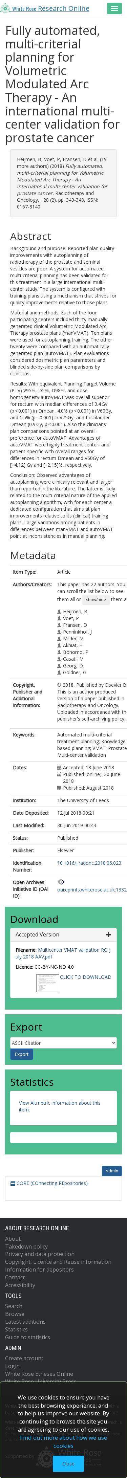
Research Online (50, 8)
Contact (15, 1277)
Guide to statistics (27, 1337)
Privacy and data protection (40, 1254)
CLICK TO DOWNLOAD (85, 977)
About (13, 1238)
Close (68, 1463)
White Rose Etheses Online (39, 1373)
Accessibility (20, 1285)
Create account (24, 1358)
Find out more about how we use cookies (63, 1442)
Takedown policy (26, 1246)
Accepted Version (37, 934)
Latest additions (25, 1321)
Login (12, 1366)
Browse (14, 1314)
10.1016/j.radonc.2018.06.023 (89, 863)
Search (13, 1306)
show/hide (96, 599)
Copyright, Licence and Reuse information (58, 1261)
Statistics (16, 1329)
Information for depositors (39, 1269)
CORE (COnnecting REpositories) (51, 1183)
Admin (112, 1171)
